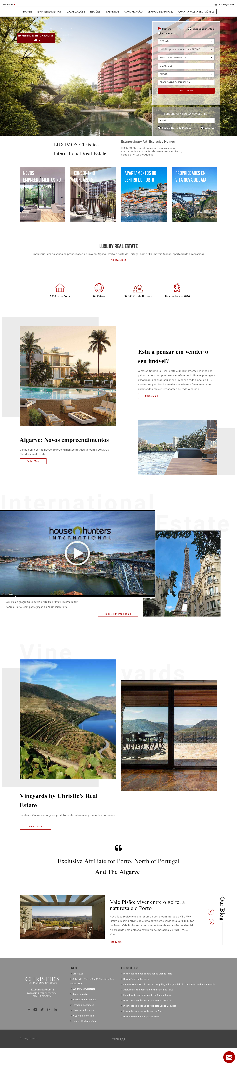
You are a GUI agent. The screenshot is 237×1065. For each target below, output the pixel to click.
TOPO (115, 1034)
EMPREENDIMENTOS (49, 11)
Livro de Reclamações (84, 1016)
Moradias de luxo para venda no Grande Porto (147, 990)
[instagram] (48, 1005)
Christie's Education (83, 1006)
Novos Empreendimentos (136, 974)
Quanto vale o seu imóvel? (196, 11)
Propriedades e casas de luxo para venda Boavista (149, 1001)
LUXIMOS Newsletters (84, 984)
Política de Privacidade (84, 995)
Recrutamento (80, 990)
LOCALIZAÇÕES (76, 11)
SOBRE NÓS (112, 11)
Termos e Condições (83, 1000)
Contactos (78, 969)
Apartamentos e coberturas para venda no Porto (148, 985)
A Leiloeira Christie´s (83, 1011)
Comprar (167, 29)
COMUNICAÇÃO (133, 11)
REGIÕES (95, 11)
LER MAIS (116, 938)
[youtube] (35, 1005)
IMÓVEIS (28, 11)
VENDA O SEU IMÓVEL (160, 11)
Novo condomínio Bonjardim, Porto (141, 1012)
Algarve (210, 128)
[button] (211, 909)
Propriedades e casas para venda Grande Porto (147, 969)
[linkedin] (55, 1005)
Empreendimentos (203, 29)
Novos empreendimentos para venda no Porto (147, 996)
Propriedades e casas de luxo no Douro (143, 1007)
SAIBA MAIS (118, 260)
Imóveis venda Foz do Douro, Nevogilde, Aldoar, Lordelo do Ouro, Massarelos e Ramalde (169, 980)
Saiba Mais (33, 461)
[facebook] (29, 1005)
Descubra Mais (35, 826)
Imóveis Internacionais (118, 614)
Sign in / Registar (222, 4)
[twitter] (42, 1005)
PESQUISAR (186, 90)
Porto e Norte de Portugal (177, 128)
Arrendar (167, 33)
